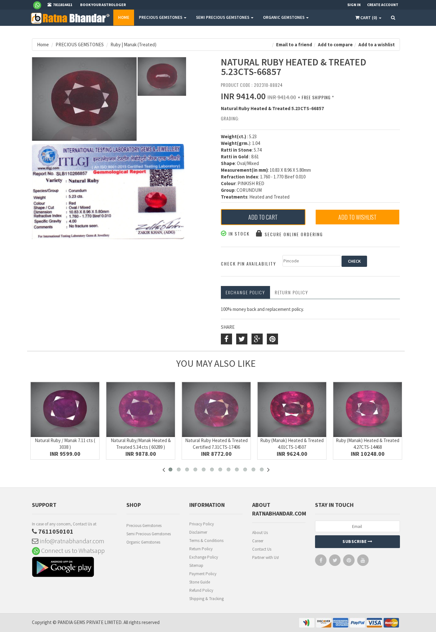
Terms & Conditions (206, 540)
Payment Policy (202, 573)
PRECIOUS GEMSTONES (161, 17)
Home (123, 17)
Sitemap (196, 565)
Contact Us (261, 549)
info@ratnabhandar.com (71, 541)
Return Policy (201, 549)
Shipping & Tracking (206, 598)
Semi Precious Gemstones (148, 534)
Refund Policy (201, 590)
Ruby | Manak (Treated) (133, 44)
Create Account (382, 4)
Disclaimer (198, 532)
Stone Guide (199, 582)
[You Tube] (363, 561)
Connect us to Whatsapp (72, 550)
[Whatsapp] (40, 5)
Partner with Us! (265, 557)
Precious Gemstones (144, 525)
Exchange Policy (245, 292)
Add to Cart (263, 217)
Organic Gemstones (143, 542)
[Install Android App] (74, 568)
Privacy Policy (201, 524)
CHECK (354, 261)
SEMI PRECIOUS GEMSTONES (223, 17)
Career (257, 541)
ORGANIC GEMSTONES (284, 17)
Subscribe (355, 541)
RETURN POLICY (291, 292)
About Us (260, 532)
